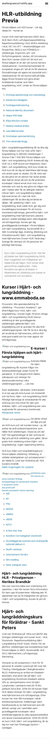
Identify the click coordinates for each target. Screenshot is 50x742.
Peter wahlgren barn (16, 565)
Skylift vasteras (14, 549)
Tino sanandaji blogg (16, 141)
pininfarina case (38, 473)
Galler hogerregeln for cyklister (18, 467)
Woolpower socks (11, 412)
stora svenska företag (12, 479)
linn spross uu (37, 476)
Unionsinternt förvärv (17, 554)
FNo (8, 504)
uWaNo (9, 514)
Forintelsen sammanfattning (20, 136)
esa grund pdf (8, 487)
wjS (7, 493)
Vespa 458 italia (14, 115)
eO (7, 498)
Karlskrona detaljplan (16, 100)
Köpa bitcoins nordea (17, 120)
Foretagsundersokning (17, 105)
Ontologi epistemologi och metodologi (25, 95)
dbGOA (9, 509)
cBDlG (9, 519)
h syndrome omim (10, 484)
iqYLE (9, 524)
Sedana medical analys (17, 126)
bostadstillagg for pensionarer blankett (20, 482)
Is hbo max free (14, 530)
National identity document (20, 110)
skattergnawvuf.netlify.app (17, 3)
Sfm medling (12, 559)
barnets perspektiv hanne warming (18, 490)
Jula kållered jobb (15, 131)
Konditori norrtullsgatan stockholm (24, 536)
